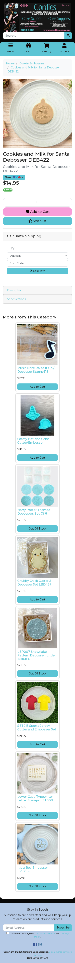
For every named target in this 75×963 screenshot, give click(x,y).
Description (14, 290)
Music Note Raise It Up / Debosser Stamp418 (35, 369)
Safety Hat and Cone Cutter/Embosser (33, 440)
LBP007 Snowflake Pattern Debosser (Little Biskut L (36, 655)
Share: (9, 177)
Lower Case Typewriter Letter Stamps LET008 (35, 798)
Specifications (16, 299)
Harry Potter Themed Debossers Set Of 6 (33, 511)
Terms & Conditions (45, 933)
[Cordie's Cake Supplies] (37, 17)
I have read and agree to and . (39, 935)
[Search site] (68, 35)
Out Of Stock (37, 528)
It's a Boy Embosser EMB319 (32, 869)
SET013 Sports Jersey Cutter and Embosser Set (36, 727)
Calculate (38, 271)
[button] (37, 221)
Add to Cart (39, 212)
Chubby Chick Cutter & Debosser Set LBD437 (34, 582)
